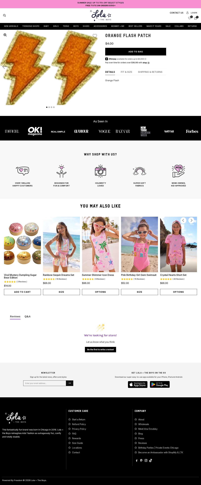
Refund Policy (79, 424)
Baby (46, 26)
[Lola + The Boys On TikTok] (150, 461)
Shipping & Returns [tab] (150, 71)
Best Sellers (135, 26)
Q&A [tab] (27, 316)
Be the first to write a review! (100, 349)
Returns (192, 26)
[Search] (4, 15)
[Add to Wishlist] (95, 33)
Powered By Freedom (12, 480)
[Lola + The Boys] (100, 15)
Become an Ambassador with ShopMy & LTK (160, 452)
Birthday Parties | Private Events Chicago (158, 447)
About (141, 419)
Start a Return (78, 419)
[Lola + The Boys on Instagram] (146, 461)
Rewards (76, 438)
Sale (168, 26)
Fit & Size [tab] (126, 71)
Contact (76, 452)
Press (141, 438)
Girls (56, 26)
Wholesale (143, 424)
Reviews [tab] (15, 316)
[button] (189, 17)
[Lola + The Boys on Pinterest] (141, 461)
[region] (100, 175)
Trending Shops (30, 26)
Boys (76, 26)
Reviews (142, 443)
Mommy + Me (117, 26)
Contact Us (176, 12)
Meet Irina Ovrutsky (147, 428)
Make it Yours (154, 26)
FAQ (74, 433)
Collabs (179, 26)
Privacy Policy (79, 428)
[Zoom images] (5, 35)
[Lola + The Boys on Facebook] (137, 461)
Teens (66, 26)
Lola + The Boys (38, 480)
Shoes (86, 26)
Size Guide (77, 443)
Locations (77, 447)
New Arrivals (11, 26)
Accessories (100, 26)
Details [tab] (110, 71)
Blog (140, 433)
